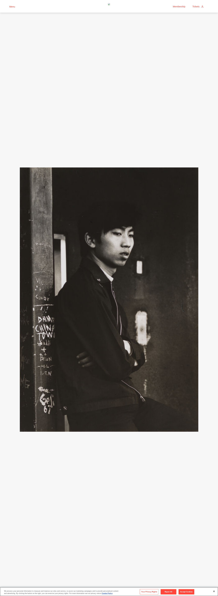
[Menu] (6, 6)
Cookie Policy (107, 593)
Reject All (168, 592)
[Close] (214, 591)
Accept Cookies (186, 592)
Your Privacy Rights (149, 592)
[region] (109, 591)
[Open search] (208, 6)
